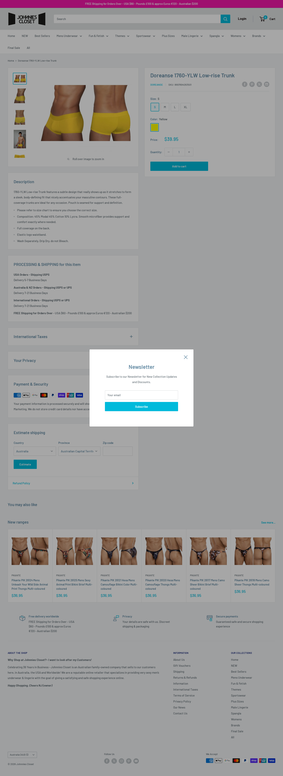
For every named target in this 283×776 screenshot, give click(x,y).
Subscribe (141, 406)
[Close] (186, 356)
